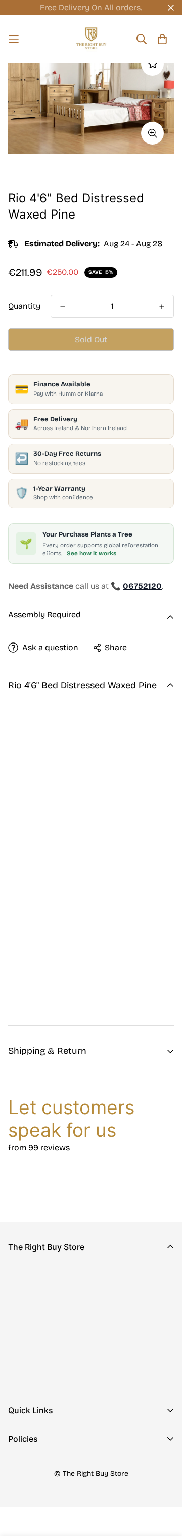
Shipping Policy (37, 1497)
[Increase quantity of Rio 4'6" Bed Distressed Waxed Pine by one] (161, 306)
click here (53, 1002)
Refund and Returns (45, 1481)
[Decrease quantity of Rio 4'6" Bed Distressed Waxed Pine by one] (62, 306)
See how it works (91, 553)
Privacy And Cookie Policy (58, 1465)
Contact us (29, 1452)
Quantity (24, 306)
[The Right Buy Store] (91, 39)
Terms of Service (40, 1513)
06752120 (25, 1340)
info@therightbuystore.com (60, 1354)
